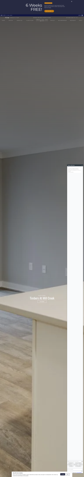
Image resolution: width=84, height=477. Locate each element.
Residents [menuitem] (73, 20)
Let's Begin (42, 301)
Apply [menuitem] (80, 20)
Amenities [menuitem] (19, 20)
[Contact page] (3, 15)
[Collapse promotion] (72, 1)
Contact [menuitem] (52, 20)
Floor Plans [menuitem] (30, 20)
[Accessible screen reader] (1, 15)
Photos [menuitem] (11, 20)
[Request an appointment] (5, 15)
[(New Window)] (5, 17)
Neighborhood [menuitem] (62, 20)
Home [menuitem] (3, 20)
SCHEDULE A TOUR (14, 17)
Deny (68, 474)
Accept (62, 474)
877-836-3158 (72, 17)
